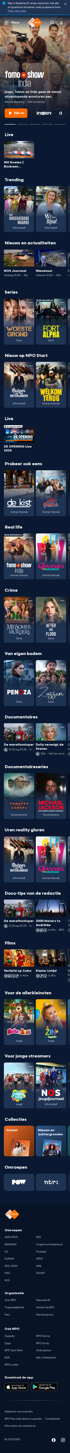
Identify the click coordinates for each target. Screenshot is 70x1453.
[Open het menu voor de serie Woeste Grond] (30, 302)
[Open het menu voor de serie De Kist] (30, 474)
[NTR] (51, 1182)
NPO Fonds (42, 1343)
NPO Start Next (14, 1350)
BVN (7, 1357)
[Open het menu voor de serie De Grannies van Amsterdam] (62, 537)
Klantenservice (44, 1314)
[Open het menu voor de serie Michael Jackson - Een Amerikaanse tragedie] (62, 777)
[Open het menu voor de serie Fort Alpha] (62, 302)
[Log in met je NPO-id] (61, 22)
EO (6, 1251)
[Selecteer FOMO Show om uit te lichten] (10, 123)
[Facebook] (53, 1441)
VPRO (39, 1258)
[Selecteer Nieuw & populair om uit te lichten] (59, 123)
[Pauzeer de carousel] (60, 113)
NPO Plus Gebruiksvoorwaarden (23, 1419)
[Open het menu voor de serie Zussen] (62, 664)
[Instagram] (63, 1441)
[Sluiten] (65, 4)
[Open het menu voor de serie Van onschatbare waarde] (30, 190)
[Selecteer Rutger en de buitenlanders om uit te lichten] (22, 123)
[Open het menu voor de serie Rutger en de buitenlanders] (30, 365)
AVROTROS (11, 1237)
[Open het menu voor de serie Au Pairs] (62, 474)
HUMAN (9, 1258)
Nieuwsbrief (43, 1300)
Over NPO (10, 1300)
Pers (7, 1314)
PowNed (41, 1251)
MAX (7, 1273)
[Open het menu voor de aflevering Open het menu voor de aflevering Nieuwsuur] (62, 253)
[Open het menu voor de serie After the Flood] (62, 600)
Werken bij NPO (45, 1307)
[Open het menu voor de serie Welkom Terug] (62, 365)
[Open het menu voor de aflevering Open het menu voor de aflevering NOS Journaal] (30, 253)
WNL (39, 1266)
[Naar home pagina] (35, 22)
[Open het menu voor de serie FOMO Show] (30, 537)
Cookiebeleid (52, 1419)
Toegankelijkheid (14, 1307)
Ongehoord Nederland (49, 1244)
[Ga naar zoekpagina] (52, 22)
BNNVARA (11, 1244)
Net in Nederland (46, 1357)
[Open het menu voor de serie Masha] (30, 1003)
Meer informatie (17, 11)
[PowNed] (19, 1182)
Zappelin (10, 1336)
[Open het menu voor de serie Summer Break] (30, 1066)
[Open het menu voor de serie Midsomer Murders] (30, 600)
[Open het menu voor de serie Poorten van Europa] (30, 777)
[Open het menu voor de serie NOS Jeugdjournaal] (62, 1066)
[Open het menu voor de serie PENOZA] (30, 664)
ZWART (40, 1273)
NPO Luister (11, 1364)
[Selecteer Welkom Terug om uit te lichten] (35, 123)
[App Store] (16, 1387)
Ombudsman (43, 1350)
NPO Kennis (43, 1336)
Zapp (8, 1343)
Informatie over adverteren (20, 1426)
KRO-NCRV (11, 1266)
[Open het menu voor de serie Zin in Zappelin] (62, 1003)
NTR (38, 1237)
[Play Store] (44, 1387)
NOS (7, 1280)
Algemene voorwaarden (19, 1411)
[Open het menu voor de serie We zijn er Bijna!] (62, 190)
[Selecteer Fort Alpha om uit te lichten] (47, 123)
